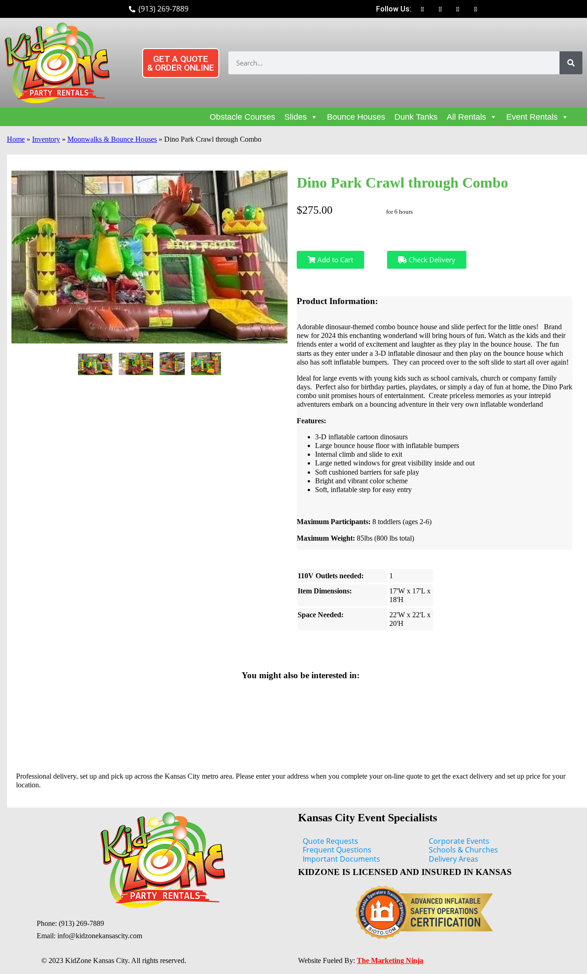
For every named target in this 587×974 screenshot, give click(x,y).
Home (16, 139)
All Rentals (466, 117)
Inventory (46, 139)
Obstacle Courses (242, 117)
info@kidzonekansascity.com (99, 936)
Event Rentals (532, 117)
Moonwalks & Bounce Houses (112, 139)
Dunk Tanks (415, 117)
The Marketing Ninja (390, 960)
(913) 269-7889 (81, 923)
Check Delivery (431, 259)
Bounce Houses (356, 117)
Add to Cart (334, 259)
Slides (295, 117)
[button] (180, 63)
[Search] (570, 62)
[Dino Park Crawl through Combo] (95, 364)
